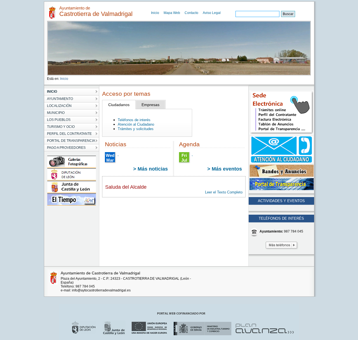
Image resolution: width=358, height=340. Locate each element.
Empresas (150, 104)
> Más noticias (150, 169)
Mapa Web (172, 13)
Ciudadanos (118, 104)
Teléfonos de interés (134, 120)
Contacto (191, 13)
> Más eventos (224, 169)
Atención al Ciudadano (136, 124)
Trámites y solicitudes (136, 129)
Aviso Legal (212, 13)
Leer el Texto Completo (223, 192)
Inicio (155, 13)
